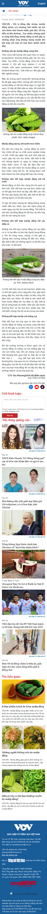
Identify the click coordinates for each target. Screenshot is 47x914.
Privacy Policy (39, 409)
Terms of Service (10, 411)
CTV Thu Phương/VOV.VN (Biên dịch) (26, 375)
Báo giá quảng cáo (9, 855)
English (41, 3)
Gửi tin (10, 415)
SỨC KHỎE (13, 11)
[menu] (5, 3)
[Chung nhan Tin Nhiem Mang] (23, 893)
